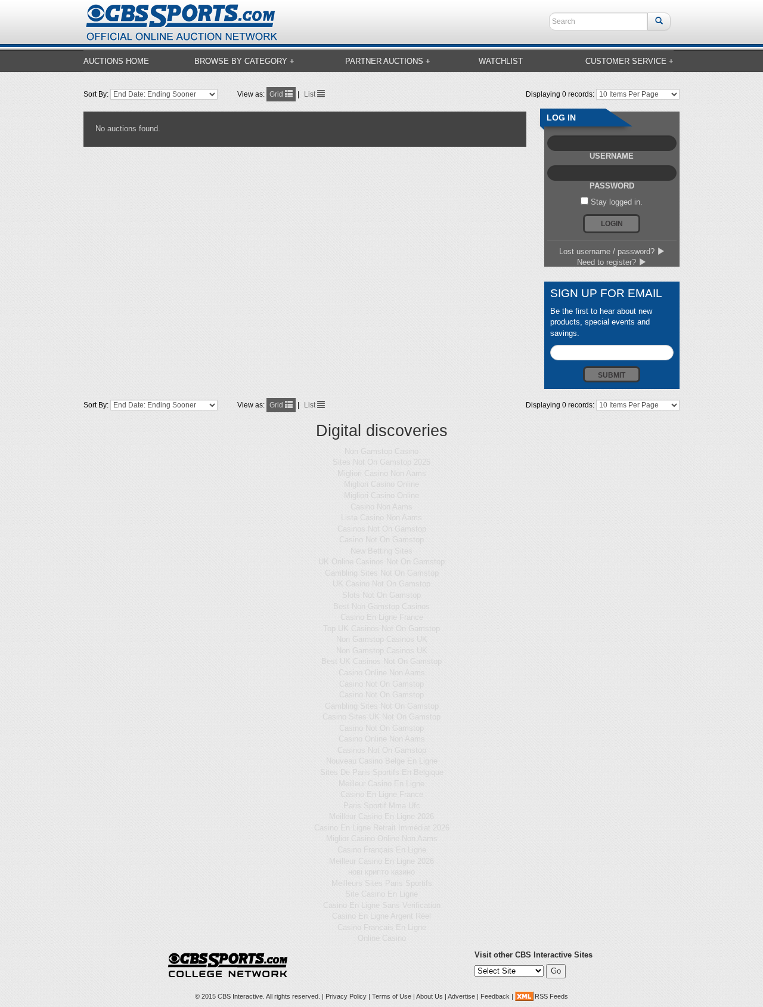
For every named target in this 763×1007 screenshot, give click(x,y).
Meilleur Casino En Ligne (381, 783)
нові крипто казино (381, 871)
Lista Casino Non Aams (381, 517)
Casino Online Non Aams (382, 672)
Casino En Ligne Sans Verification (382, 905)
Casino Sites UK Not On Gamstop (381, 716)
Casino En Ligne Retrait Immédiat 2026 (381, 827)
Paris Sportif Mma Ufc (381, 805)
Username (612, 156)
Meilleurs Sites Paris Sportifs (381, 883)
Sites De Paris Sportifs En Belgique (381, 772)
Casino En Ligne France (381, 617)
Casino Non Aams (381, 506)
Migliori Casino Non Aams (381, 473)
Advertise (461, 996)
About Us (429, 996)
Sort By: (96, 94)
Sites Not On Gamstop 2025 (381, 462)
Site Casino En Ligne (381, 893)
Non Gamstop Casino (381, 451)
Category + (244, 61)
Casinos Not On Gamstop (381, 528)
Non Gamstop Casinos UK (381, 639)
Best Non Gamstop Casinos (381, 606)
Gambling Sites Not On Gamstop (382, 573)
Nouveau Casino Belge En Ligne (382, 760)
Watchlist (501, 61)
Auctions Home (116, 61)
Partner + (387, 61)
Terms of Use (391, 996)
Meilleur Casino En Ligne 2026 (381, 816)
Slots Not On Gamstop (381, 595)
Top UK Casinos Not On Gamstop (381, 628)
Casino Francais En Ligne (381, 927)
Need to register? (607, 262)
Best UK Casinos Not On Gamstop (381, 661)
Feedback (495, 996)
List (310, 94)
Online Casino (382, 938)
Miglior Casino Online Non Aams (382, 838)
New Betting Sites (381, 550)
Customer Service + (629, 61)
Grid (277, 94)
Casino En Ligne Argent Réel (381, 916)
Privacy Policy (346, 996)
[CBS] (182, 21)
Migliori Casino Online (381, 484)
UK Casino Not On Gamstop (381, 583)
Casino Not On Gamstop (381, 539)
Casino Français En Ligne (381, 849)
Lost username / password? (608, 251)
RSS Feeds (551, 996)
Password (612, 185)
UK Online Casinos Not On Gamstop (381, 561)
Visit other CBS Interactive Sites (533, 954)
